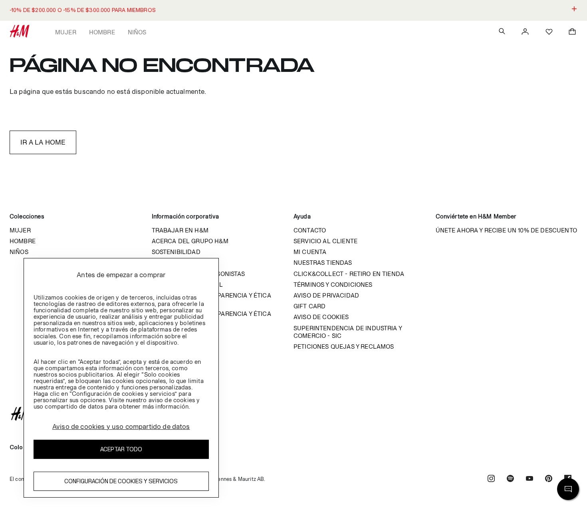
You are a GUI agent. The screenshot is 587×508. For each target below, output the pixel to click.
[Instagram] (491, 479)
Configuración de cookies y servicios (121, 481)
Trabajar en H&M (180, 230)
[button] (293, 10)
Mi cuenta (310, 251)
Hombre (102, 32)
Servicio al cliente (325, 241)
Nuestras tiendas (323, 262)
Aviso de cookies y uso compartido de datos (121, 426)
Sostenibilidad (176, 251)
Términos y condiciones (333, 284)
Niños (137, 32)
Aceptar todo (121, 449)
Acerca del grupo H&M (190, 241)
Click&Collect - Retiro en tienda (349, 273)
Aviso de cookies (321, 317)
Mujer (65, 32)
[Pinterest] (548, 479)
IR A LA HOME (43, 142)
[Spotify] (510, 479)
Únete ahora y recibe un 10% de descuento (506, 230)
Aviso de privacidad (326, 295)
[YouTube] (529, 479)
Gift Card (309, 306)
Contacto (310, 230)
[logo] (293, 413)
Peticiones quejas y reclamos (344, 346)
